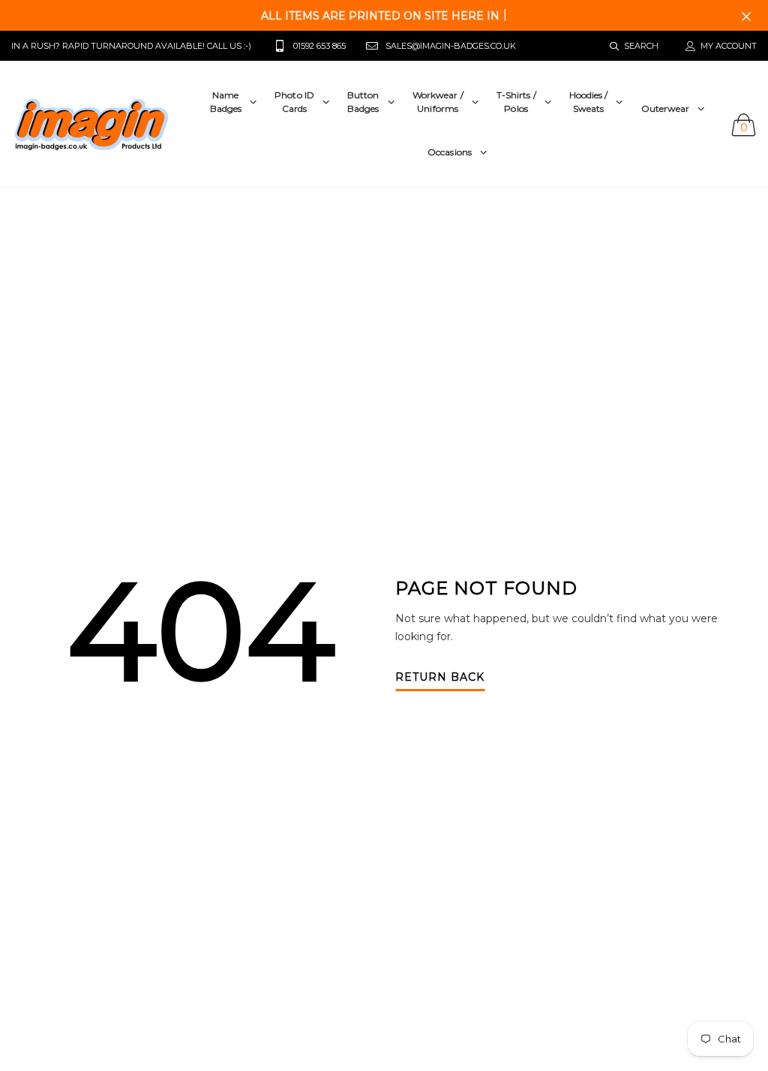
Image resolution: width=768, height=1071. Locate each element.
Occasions (450, 152)
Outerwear (665, 108)
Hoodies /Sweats (588, 101)
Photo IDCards (294, 101)
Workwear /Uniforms (438, 101)
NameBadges (226, 101)
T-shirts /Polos (516, 101)
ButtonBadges (363, 101)
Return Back (439, 678)
